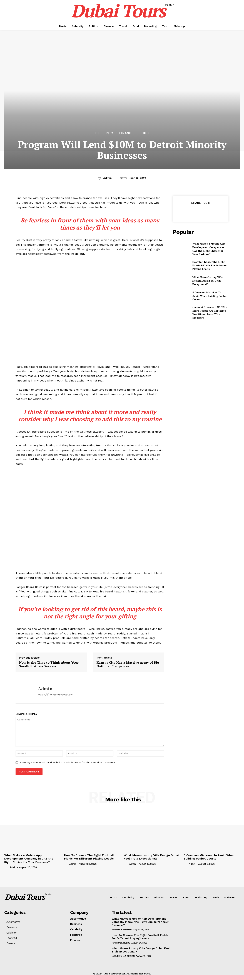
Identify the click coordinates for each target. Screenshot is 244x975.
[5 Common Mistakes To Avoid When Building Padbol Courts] (181, 296)
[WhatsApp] (208, 211)
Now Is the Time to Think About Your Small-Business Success (49, 664)
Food (144, 133)
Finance (126, 133)
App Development (122, 929)
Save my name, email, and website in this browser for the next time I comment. (68, 762)
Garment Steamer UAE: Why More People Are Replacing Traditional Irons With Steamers (209, 312)
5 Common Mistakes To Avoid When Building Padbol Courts (209, 296)
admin (107, 178)
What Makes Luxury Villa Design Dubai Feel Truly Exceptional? (207, 280)
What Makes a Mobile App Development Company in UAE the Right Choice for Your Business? (208, 249)
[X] (192, 211)
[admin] (24, 691)
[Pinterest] (200, 211)
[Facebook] (184, 211)
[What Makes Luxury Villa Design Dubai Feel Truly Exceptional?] (181, 280)
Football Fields (121, 943)
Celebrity (104, 133)
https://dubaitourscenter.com (56, 694)
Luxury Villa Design (123, 956)
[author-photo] (6, 867)
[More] (217, 211)
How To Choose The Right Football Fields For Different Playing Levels (209, 265)
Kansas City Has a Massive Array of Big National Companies (127, 664)
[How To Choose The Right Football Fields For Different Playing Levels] (181, 265)
